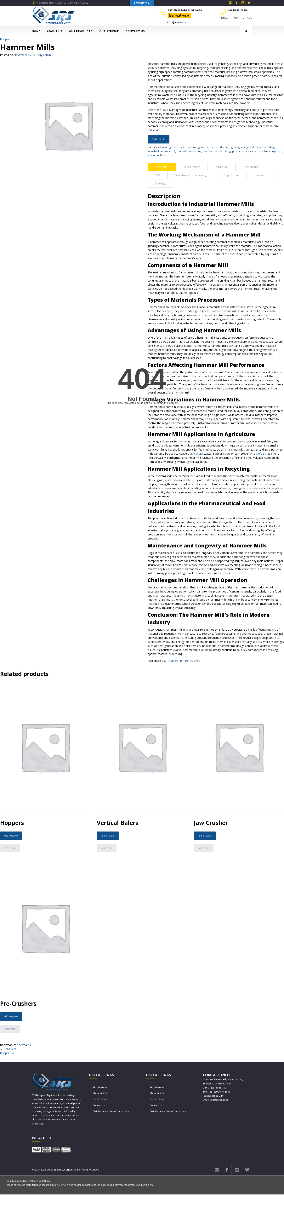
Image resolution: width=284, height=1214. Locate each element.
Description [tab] (162, 167)
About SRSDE (100, 1093)
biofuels (261, 453)
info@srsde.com (177, 22)
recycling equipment (270, 151)
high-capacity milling (262, 147)
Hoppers (7, 39)
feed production (220, 147)
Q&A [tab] (157, 175)
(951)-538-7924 (179, 15)
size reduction (156, 155)
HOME (36, 31)
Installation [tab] (221, 167)
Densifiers (8, 1049)
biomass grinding (197, 147)
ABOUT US (54, 31)
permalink (25, 1045)
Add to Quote (158, 139)
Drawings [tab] (160, 183)
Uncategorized (169, 147)
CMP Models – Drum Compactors (111, 1111)
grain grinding (239, 147)
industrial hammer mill (161, 151)
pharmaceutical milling (217, 151)
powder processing (244, 151)
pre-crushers (192, 660)
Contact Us (99, 1105)
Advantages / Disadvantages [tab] (192, 175)
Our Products (100, 1099)
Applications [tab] (231, 175)
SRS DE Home (100, 1087)
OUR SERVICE (109, 31)
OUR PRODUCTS (81, 31)
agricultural (196, 453)
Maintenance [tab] (251, 167)
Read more (10, 848)
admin (47, 55)
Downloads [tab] (260, 175)
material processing (189, 151)
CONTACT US (135, 31)
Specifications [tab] (192, 167)
